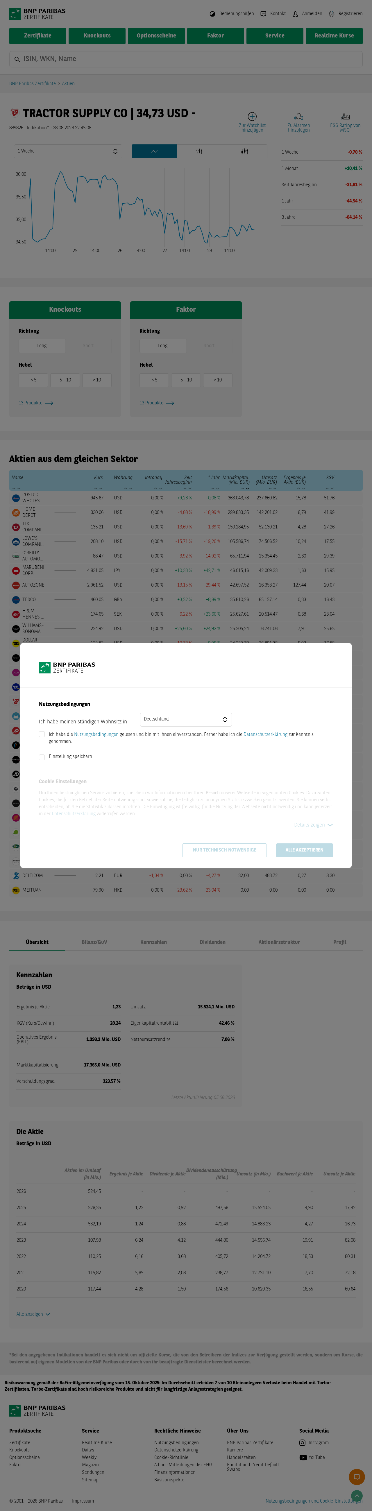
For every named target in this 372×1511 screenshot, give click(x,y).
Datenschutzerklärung (265, 734)
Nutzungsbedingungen (96, 734)
